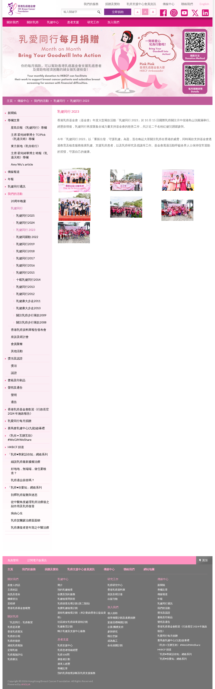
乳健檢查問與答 (66, 598)
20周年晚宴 (18, 201)
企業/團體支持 (115, 626)
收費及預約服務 (66, 594)
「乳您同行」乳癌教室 (20, 622)
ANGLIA (25, 684)
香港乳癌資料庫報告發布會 (28, 329)
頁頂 (205, 560)
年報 (11, 179)
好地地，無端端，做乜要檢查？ (28, 471)
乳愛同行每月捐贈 (19, 421)
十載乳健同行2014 (28, 279)
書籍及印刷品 (16, 380)
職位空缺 (113, 636)
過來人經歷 (64, 663)
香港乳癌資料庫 (116, 589)
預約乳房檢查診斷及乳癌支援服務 (76, 673)
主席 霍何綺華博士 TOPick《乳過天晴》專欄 (28, 137)
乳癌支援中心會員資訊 (141, 4)
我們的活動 (41, 100)
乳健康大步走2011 (28, 301)
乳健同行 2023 (25, 229)
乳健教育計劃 (65, 626)
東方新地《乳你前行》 (25, 146)
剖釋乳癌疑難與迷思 (24, 494)
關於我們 (12, 22)
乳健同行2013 (25, 286)
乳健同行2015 (25, 272)
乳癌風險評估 (15, 654)
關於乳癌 (33, 22)
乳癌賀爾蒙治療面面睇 (25, 520)
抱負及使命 (14, 594)
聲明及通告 (15, 387)
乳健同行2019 (25, 244)
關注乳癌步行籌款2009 (31, 315)
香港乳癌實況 (15, 631)
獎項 (14, 365)
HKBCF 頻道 (16, 447)
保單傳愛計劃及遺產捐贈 (121, 617)
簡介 (60, 585)
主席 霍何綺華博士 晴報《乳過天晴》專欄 (29, 155)
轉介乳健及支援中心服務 (71, 631)
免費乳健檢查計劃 (68, 608)
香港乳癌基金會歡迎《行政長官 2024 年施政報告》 (28, 411)
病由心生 (17, 513)
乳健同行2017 (25, 258)
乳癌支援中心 (65, 645)
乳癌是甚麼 (14, 626)
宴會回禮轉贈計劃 (118, 622)
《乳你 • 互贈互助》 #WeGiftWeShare (21, 437)
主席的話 (13, 589)
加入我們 (113, 22)
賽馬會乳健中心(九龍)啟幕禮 (26, 428)
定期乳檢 (13, 650)
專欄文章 (14, 120)
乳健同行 (59, 100)
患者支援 (73, 22)
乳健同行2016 (25, 265)
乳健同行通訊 (16, 186)
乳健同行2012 (25, 294)
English (204, 4)
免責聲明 (13, 560)
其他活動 (17, 351)
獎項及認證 (15, 358)
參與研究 (113, 631)
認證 (14, 373)
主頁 (10, 100)
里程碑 (11, 603)
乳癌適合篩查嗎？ (22, 480)
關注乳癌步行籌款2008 (31, 322)
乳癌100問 (63, 654)
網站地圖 (149, 569)
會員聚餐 (17, 344)
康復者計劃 (64, 659)
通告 (14, 402)
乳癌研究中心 (115, 585)
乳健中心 (53, 22)
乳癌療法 (13, 659)
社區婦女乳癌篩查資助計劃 (73, 621)
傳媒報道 (14, 171)
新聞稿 (12, 113)
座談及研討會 (20, 337)
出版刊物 (113, 598)
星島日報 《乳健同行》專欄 (29, 127)
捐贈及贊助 (112, 4)
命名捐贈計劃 (115, 645)
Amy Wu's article (22, 164)
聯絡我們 (187, 4)
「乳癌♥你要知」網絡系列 (25, 487)
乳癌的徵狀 (14, 640)
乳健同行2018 (25, 251)
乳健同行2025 (25, 215)
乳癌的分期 (14, 636)
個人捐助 (113, 613)
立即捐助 (118, 12)
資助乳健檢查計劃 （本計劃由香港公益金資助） (82, 615)
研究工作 (93, 22)
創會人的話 (14, 585)
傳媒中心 (168, 4)
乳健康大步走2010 (28, 308)
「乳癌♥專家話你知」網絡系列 (28, 454)
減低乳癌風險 (15, 645)
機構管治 (13, 598)
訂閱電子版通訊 (37, 560)
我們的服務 (91, 4)
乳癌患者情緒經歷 (68, 650)
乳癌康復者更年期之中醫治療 (30, 527)
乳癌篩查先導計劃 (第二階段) (74, 603)
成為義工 (113, 640)
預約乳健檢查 (65, 589)
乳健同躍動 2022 (27, 237)
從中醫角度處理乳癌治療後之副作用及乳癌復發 (30, 504)
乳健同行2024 (25, 222)
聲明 (14, 395)
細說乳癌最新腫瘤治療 (25, 461)
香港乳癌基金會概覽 (19, 608)
